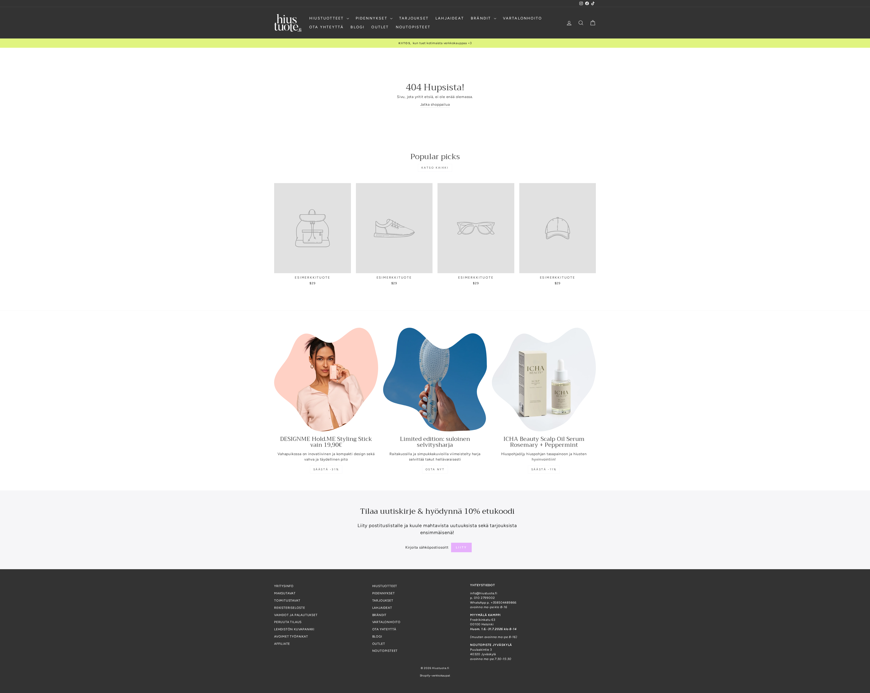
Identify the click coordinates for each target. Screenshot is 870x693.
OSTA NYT (435, 469)
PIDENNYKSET (372, 18)
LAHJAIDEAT (449, 18)
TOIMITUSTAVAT (287, 600)
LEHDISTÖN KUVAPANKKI (294, 629)
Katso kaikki (434, 167)
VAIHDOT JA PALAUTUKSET (296, 615)
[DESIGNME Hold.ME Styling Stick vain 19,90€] (326, 380)
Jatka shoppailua (435, 104)
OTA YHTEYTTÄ (326, 27)
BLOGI (357, 27)
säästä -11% (544, 469)
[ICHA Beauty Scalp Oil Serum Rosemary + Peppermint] (544, 380)
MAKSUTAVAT (285, 593)
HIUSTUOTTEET (327, 18)
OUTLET (380, 27)
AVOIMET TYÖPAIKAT (291, 636)
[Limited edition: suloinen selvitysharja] (435, 380)
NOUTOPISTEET (413, 27)
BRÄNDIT (482, 18)
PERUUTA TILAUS (288, 622)
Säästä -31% (326, 469)
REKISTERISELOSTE (289, 607)
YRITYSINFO (284, 586)
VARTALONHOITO (522, 18)
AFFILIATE (282, 643)
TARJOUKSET (414, 18)
